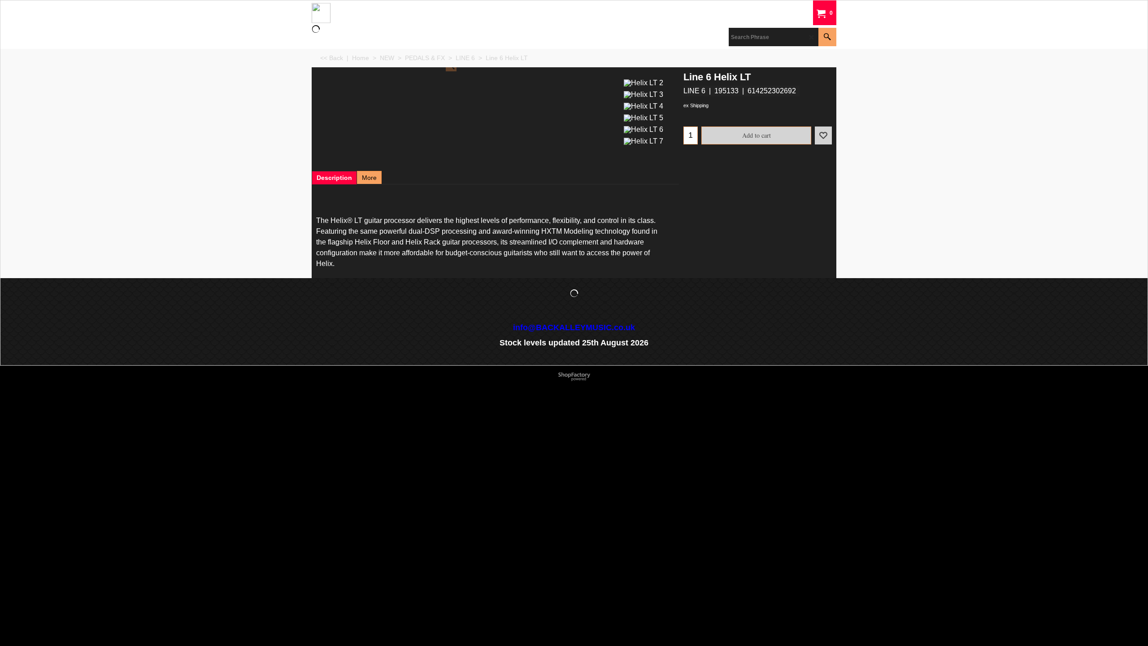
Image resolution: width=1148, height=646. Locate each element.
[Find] (827, 37)
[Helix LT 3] (643, 93)
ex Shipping (696, 105)
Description (334, 177)
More (369, 177)
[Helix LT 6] (643, 128)
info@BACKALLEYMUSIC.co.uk (574, 327)
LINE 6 (694, 91)
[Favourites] (823, 135)
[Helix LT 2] (643, 82)
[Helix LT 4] (643, 105)
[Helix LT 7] (643, 140)
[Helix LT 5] (643, 117)
